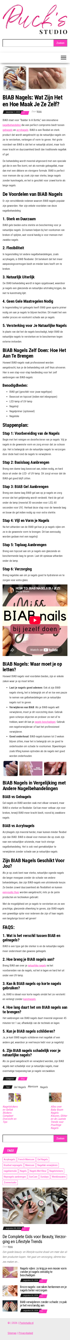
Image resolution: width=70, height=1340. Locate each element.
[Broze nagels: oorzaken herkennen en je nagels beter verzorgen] (10, 1290)
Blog (22, 1079)
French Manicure (26, 1159)
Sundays (44, 1176)
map (14, 1333)
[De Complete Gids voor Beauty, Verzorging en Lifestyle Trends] (35, 1205)
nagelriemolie (10, 1170)
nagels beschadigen (45, 721)
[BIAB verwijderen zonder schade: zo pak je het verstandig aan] (10, 1305)
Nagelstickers (56, 1170)
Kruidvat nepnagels (13, 1165)
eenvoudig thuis (11, 892)
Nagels (44, 1087)
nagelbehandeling (12, 125)
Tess (39, 112)
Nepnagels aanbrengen (15, 1176)
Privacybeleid (26, 1333)
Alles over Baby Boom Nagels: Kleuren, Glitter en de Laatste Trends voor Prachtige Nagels (59, 1117)
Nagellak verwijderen (47, 1165)
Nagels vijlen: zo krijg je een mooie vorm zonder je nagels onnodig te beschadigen (43, 1272)
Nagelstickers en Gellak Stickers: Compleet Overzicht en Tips (10, 1114)
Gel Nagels (20, 1087)
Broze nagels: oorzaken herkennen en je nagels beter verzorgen (43, 1288)
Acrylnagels (9, 1159)
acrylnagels (22, 130)
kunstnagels (29, 999)
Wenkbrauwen (59, 1176)
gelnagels (8, 130)
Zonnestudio (10, 1182)
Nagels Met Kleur (38, 1170)
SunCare (33, 1176)
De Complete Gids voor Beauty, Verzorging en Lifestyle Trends (35, 1239)
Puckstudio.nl (26, 1323)
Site (10, 1333)
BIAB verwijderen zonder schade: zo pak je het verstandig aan (43, 1303)
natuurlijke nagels (37, 965)
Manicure (33, 1086)
